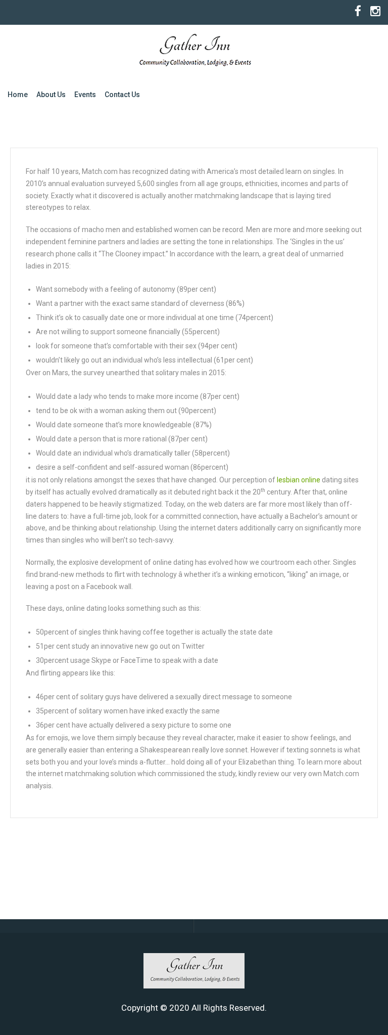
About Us (51, 95)
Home (18, 95)
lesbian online (298, 480)
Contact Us (122, 95)
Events (85, 95)
